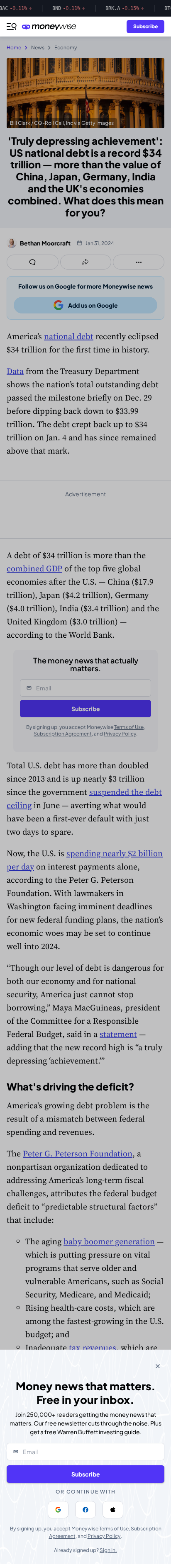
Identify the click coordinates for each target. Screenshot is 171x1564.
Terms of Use (114, 1528)
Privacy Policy (104, 1536)
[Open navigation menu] (12, 26)
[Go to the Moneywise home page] (51, 26)
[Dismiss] (157, 1366)
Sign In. (108, 1550)
